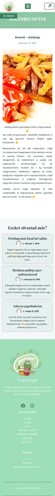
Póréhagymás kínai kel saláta (27, 238)
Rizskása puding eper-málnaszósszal (28, 272)
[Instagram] (32, 405)
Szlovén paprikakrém (27, 306)
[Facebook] (23, 405)
